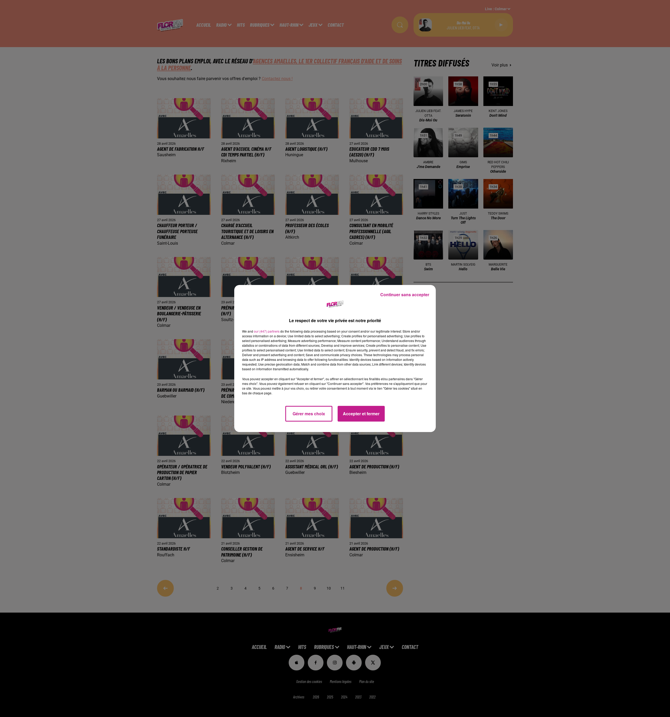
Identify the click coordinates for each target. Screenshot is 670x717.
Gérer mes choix (309, 414)
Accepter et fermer (361, 414)
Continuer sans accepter (404, 295)
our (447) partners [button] (267, 331)
